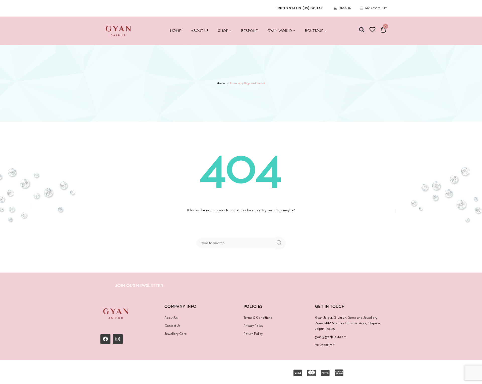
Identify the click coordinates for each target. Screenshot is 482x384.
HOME (175, 31)
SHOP (223, 31)
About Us (171, 317)
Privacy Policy (253, 326)
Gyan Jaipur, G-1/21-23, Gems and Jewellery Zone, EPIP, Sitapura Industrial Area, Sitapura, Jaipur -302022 (348, 323)
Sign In (345, 8)
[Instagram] (118, 339)
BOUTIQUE (314, 31)
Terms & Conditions (258, 317)
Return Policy (253, 334)
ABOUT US (200, 31)
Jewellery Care (175, 334)
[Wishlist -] (372, 30)
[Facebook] (105, 339)
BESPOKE (249, 31)
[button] (362, 30)
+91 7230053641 (325, 345)
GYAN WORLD (279, 31)
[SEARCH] (281, 243)
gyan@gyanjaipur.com (330, 337)
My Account (376, 8)
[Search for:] (237, 243)
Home (221, 83)
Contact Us (172, 326)
